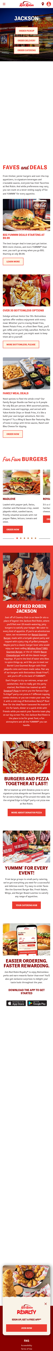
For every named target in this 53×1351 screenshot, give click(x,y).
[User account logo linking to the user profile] (48, 4)
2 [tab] (20, 538)
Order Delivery (26, 40)
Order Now (13, 529)
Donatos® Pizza (11, 690)
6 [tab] (35, 538)
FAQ (26, 1341)
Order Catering (27, 50)
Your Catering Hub (26, 905)
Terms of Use (26, 1349)
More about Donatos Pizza (26, 812)
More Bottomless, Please (21, 344)
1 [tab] (17, 538)
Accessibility (26, 1345)
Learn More (13, 261)
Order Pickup (26, 30)
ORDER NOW (13, 434)
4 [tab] (28, 538)
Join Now (26, 1328)
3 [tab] (24, 538)
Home (27, 4)
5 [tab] (32, 538)
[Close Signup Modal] (45, 1304)
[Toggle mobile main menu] (4, 4)
